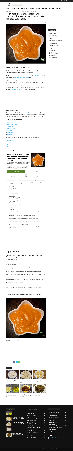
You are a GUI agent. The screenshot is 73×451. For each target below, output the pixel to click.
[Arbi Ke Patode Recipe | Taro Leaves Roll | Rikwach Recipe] (39, 388)
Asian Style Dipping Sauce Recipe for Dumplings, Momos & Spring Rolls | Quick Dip (25, 395)
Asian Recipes (22, 392)
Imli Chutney (9, 130)
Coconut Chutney (10, 122)
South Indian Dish (39, 75)
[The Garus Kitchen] (15, 4)
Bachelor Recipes (22, 378)
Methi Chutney (10, 126)
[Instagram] (61, 0)
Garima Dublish (9, 22)
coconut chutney (16, 89)
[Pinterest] (63, 0)
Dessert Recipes (8, 378)
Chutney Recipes (11, 11)
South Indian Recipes (11, 146)
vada (27, 77)
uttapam (22, 77)
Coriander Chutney (11, 128)
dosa (18, 77)
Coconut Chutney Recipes (13, 340)
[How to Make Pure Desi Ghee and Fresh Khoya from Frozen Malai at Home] (12, 388)
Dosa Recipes (10, 144)
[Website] (64, 0)
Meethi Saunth (10, 132)
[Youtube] (66, 0)
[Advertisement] (26, 100)
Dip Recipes (19, 340)
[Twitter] (17, 362)
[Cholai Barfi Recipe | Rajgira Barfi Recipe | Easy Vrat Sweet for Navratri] (26, 374)
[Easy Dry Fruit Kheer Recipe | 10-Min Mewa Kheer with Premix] (12, 374)
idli (15, 77)
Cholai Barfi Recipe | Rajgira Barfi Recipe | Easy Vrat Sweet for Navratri (25, 381)
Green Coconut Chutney (12, 124)
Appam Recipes (10, 140)
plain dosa (29, 80)
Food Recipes (8, 392)
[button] (65, 8)
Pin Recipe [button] (36, 171)
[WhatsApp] (19, 362)
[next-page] (8, 399)
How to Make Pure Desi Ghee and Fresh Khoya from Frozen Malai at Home (11, 395)
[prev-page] (6, 399)
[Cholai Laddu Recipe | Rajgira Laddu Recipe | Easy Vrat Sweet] (39, 374)
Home (7, 11)
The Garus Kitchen (10, 448)
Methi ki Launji (10, 134)
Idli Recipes (9, 142)
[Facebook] (60, 0)
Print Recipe (16, 171)
